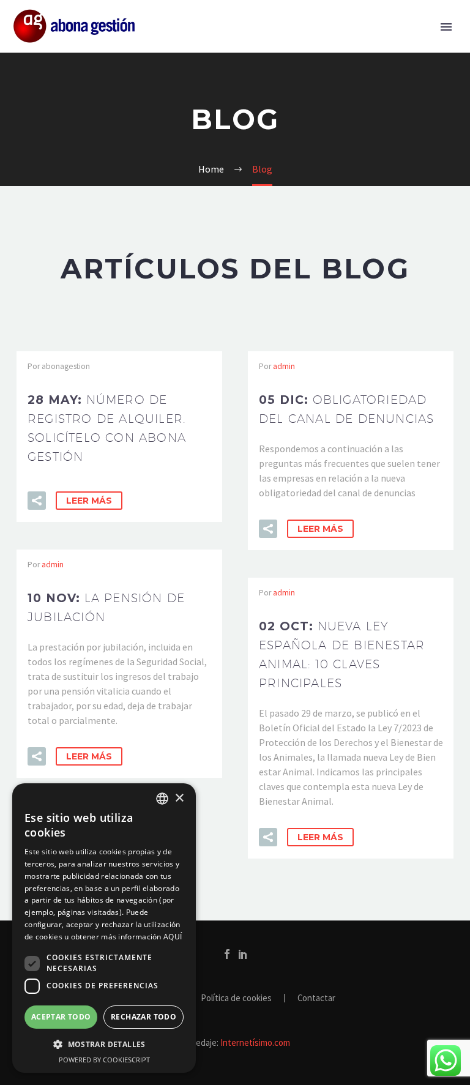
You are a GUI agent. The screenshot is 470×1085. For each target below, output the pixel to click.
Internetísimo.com (255, 1042)
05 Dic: (346, 409)
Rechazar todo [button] (143, 1017)
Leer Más (89, 500)
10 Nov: (106, 607)
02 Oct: (342, 654)
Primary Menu (446, 27)
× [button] (179, 798)
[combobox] (162, 798)
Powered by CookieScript (104, 1059)
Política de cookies (236, 998)
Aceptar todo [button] (61, 1017)
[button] (37, 500)
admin (284, 366)
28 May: (107, 428)
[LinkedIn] (243, 954)
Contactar (316, 998)
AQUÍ (172, 936)
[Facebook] (227, 954)
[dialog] (104, 928)
